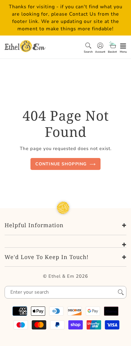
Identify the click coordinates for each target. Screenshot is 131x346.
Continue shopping (61, 164)
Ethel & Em (61, 276)
